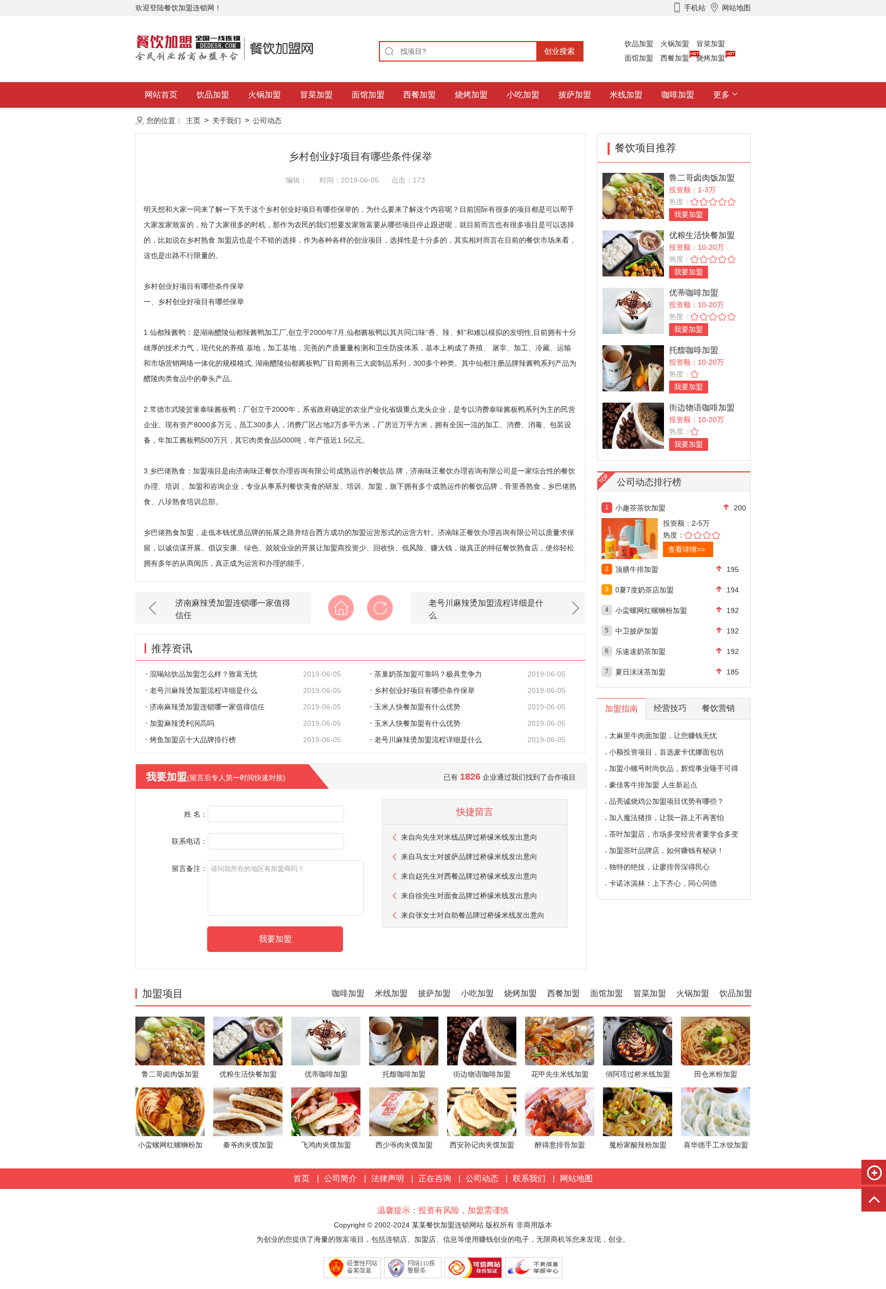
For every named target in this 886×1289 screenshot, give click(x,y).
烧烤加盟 (710, 58)
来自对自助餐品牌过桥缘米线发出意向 (473, 915)
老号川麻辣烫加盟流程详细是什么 (486, 609)
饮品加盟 (639, 43)
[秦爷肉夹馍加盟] (248, 1111)
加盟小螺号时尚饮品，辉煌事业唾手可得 (673, 768)
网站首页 (161, 94)
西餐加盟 (674, 58)
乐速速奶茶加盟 (640, 651)
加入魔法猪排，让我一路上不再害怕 (666, 818)
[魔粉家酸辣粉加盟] (637, 1111)
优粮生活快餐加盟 (702, 235)
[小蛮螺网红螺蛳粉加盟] (170, 1111)
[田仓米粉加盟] (715, 1040)
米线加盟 (626, 94)
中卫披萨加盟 (636, 631)
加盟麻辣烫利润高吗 (182, 723)
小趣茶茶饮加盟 (640, 508)
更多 (721, 94)
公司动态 (267, 120)
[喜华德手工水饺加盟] (715, 1111)
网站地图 (576, 1178)
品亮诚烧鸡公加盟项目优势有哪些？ (666, 801)
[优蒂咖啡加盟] (633, 310)
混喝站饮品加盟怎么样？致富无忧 (203, 674)
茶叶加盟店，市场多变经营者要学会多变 (673, 834)
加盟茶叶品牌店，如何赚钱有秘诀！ (666, 850)
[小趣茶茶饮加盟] (651, 538)
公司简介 (340, 1178)
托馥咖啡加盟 (693, 350)
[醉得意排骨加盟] (559, 1111)
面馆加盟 (639, 58)
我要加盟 (688, 214)
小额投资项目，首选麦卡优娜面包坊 (666, 752)
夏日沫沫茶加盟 (640, 672)
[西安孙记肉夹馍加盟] (481, 1111)
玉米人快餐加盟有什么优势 (417, 707)
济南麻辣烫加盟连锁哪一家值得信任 (232, 609)
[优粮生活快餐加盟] (633, 252)
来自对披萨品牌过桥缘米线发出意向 (469, 856)
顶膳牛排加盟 (636, 569)
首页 (301, 1178)
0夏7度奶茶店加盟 (644, 590)
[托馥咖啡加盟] (633, 367)
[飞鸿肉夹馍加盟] (325, 1111)
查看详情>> (686, 549)
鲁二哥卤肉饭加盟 (702, 177)
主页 (193, 120)
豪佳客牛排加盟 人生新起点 (653, 785)
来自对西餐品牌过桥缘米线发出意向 (469, 876)
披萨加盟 (574, 94)
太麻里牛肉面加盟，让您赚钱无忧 (663, 735)
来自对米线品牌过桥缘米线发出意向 (469, 837)
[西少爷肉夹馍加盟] (403, 1111)
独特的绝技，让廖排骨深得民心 (659, 867)
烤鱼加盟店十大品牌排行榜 (193, 740)
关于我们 (226, 120)
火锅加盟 (674, 43)
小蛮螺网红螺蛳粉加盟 (651, 610)
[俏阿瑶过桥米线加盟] (637, 1040)
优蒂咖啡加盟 (693, 292)
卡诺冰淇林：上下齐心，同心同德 (663, 883)
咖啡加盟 (677, 94)
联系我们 (529, 1178)
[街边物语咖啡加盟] (633, 425)
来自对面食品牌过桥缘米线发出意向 (469, 895)
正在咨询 (434, 1178)
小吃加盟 (523, 94)
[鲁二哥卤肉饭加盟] (633, 195)
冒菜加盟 (710, 43)
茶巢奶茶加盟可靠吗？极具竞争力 (428, 674)
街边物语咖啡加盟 (702, 407)
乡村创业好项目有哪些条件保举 (424, 690)
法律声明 (387, 1178)
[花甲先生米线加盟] (559, 1040)
